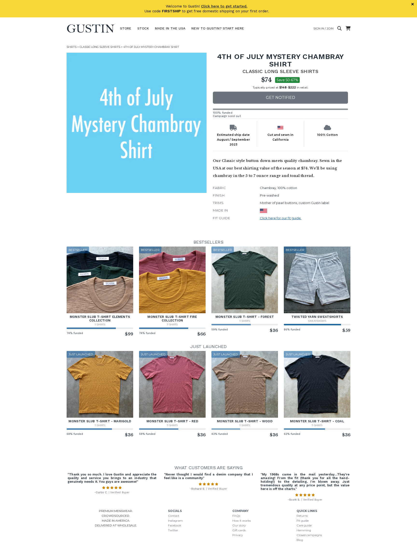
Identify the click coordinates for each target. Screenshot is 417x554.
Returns (302, 516)
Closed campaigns (309, 535)
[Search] (339, 28)
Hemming (304, 530)
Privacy (237, 535)
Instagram (175, 520)
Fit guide (303, 520)
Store (125, 28)
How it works (241, 520)
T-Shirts (100, 324)
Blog (300, 540)
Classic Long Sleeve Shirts (100, 47)
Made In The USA (170, 28)
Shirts (71, 47)
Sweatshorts (317, 320)
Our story (239, 525)
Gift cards (239, 530)
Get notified (280, 97)
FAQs (236, 516)
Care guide (304, 525)
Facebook (174, 525)
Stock (143, 28)
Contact (173, 516)
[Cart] (348, 28)
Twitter (173, 530)
